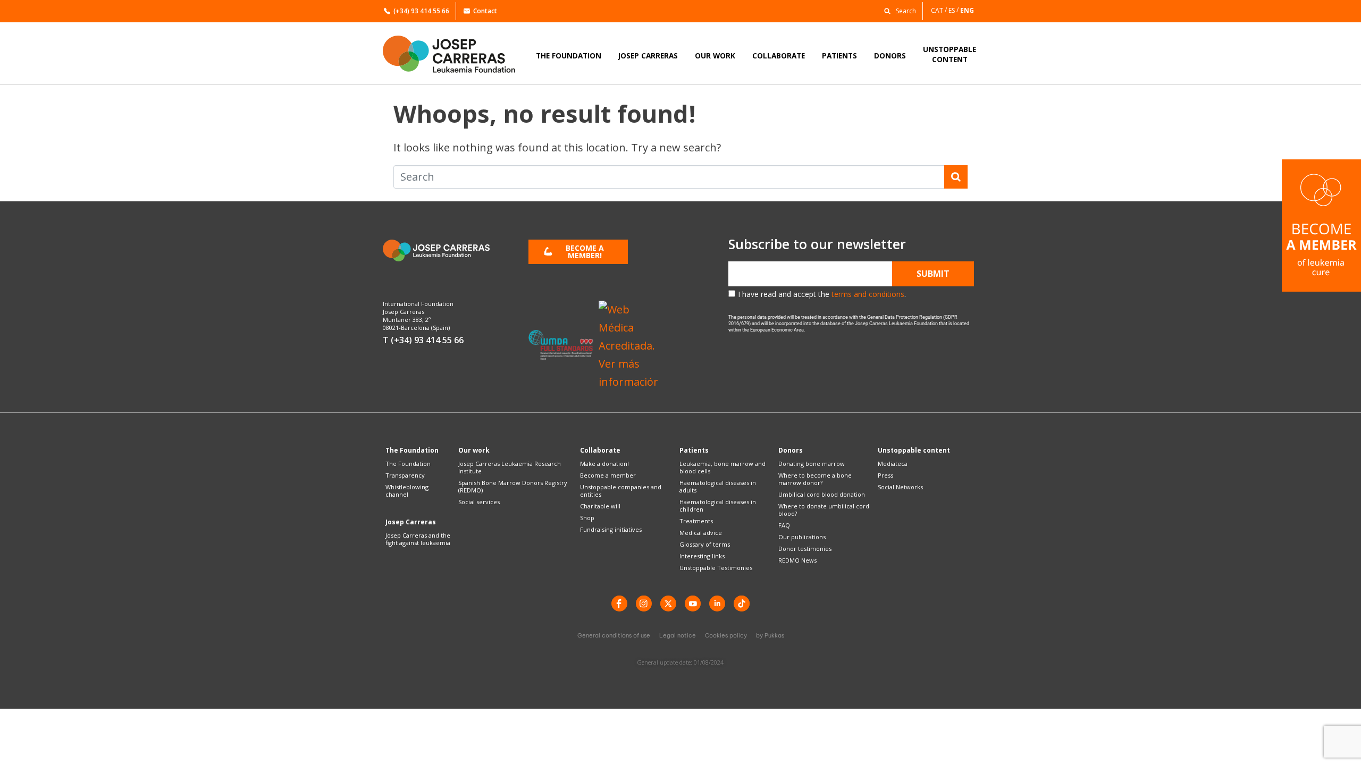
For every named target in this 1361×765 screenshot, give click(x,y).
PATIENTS (839, 55)
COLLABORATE (778, 55)
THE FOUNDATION (568, 55)
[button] (897, 10)
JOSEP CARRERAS (648, 55)
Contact (485, 10)
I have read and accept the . (822, 294)
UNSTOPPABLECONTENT (949, 54)
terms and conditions (867, 294)
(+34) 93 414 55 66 (421, 10)
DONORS (890, 55)
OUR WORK (715, 55)
